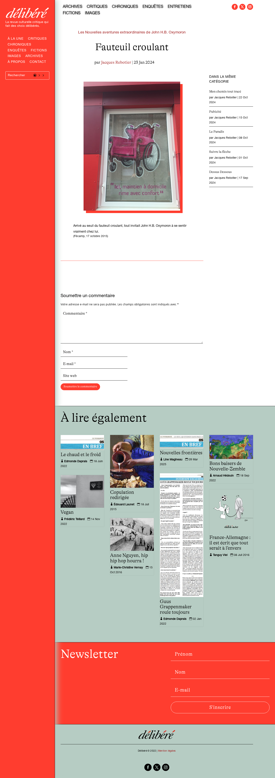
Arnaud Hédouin (223, 475)
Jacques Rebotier (116, 62)
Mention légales (167, 751)
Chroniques (19, 45)
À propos (16, 62)
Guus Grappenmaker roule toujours (176, 607)
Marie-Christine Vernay (128, 567)
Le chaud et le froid (81, 454)
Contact (38, 62)
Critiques (37, 39)
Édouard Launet (124, 504)
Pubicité (215, 111)
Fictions (39, 51)
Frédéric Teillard (74, 519)
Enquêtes (17, 51)
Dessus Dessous (220, 172)
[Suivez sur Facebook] (235, 7)
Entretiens (179, 7)
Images (14, 56)
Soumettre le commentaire (80, 386)
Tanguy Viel (220, 555)
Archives (34, 56)
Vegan (67, 512)
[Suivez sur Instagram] (250, 7)
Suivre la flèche (220, 151)
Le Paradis (216, 131)
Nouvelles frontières (181, 452)
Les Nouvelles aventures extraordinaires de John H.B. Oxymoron (132, 32)
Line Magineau (172, 459)
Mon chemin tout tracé (225, 91)
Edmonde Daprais (75, 461)
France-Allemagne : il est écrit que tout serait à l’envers (230, 543)
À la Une (16, 39)
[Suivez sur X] (242, 7)
